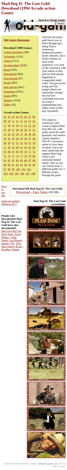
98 (9, 169)
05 (21, 116)
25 (5, 129)
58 (9, 147)
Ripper (16, 249)
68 (17, 151)
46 (25, 138)
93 (21, 164)
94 (25, 164)
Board (7, 69)
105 (17, 173)
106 (22, 173)
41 (5, 138)
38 (25, 134)
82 (9, 160)
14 (25, 121)
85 (21, 160)
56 (33, 143)
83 (13, 160)
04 (17, 116)
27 (13, 129)
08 (33, 116)
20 (17, 125)
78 (25, 156)
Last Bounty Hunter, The (12, 242)
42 (9, 138)
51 (13, 143)
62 (25, 147)
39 (29, 134)
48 (33, 138)
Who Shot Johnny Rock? (12, 245)
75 (13, 156)
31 (29, 129)
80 (33, 156)
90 (9, 164)
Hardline (6, 249)
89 (5, 164)
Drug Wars (7, 234)
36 (17, 134)
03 (13, 116)
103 (6, 173)
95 (29, 164)
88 (33, 160)
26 (9, 129)
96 (33, 164)
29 (21, 129)
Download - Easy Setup (32, 192)
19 (13, 125)
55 (29, 143)
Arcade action (11, 65)
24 (33, 125)
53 (21, 143)
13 (21, 121)
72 (33, 151)
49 (5, 143)
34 (9, 134)
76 (17, 156)
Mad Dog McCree (11, 231)
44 (17, 138)
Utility (7, 104)
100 (18, 169)
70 (25, 151)
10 (9, 121)
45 (21, 138)
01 (5, 116)
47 (29, 138)
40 (33, 134)
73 (5, 156)
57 (5, 147)
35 (13, 134)
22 (25, 125)
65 (5, 151)
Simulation (9, 91)
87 (29, 160)
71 (29, 151)
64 (33, 147)
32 (33, 129)
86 (25, 160)
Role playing (11, 87)
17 (5, 125)
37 (21, 134)
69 (21, 151)
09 (5, 121)
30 (25, 129)
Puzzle (7, 82)
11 (13, 121)
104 (11, 173)
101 (23, 169)
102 (29, 169)
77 (21, 156)
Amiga (7, 60)
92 (17, 164)
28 (17, 129)
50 (9, 143)
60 (17, 147)
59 (13, 147)
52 (17, 143)
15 (29, 121)
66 (9, 151)
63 (29, 147)
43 (13, 138)
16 (33, 121)
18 (9, 125)
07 (29, 116)
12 (17, 121)
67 (13, 151)
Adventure (9, 56)
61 (21, 147)
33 (5, 134)
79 (29, 156)
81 (5, 160)
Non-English (11, 78)
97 (5, 169)
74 (9, 156)
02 (9, 116)
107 (28, 173)
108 (33, 173)
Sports (7, 95)
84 (17, 160)
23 (29, 125)
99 (13, 169)
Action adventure (13, 52)
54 (25, 143)
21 (21, 125)
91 (13, 164)
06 (25, 116)
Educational (10, 74)
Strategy (8, 100)
